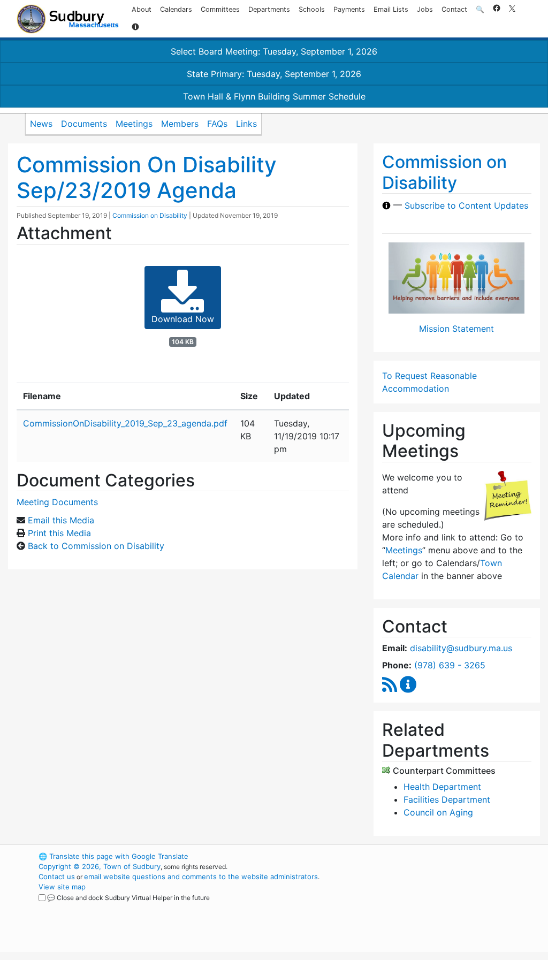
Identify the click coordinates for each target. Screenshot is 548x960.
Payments (349, 9)
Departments (269, 9)
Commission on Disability (149, 215)
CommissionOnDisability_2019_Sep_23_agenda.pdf (125, 423)
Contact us (57, 876)
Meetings (134, 123)
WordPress (411, 856)
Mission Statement (456, 328)
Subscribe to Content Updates (466, 205)
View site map (62, 886)
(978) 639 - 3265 (449, 665)
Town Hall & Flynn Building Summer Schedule (274, 96)
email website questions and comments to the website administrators (201, 876)
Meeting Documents (57, 502)
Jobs (425, 9)
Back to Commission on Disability (96, 545)
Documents (84, 123)
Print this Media (59, 533)
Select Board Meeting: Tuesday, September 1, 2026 (274, 51)
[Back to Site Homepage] (68, 19)
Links (246, 123)
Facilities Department (447, 799)
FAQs (217, 123)
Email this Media (61, 520)
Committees (220, 9)
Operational (429, 907)
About (141, 9)
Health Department (442, 786)
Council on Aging (438, 812)
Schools (312, 9)
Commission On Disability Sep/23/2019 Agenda (147, 177)
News (41, 123)
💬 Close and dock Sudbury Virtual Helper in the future (128, 898)
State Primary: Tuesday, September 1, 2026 (274, 73)
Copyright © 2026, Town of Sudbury (100, 866)
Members (180, 123)
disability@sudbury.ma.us (461, 648)
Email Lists (391, 9)
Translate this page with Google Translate (113, 856)
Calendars (176, 9)
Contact (454, 9)
